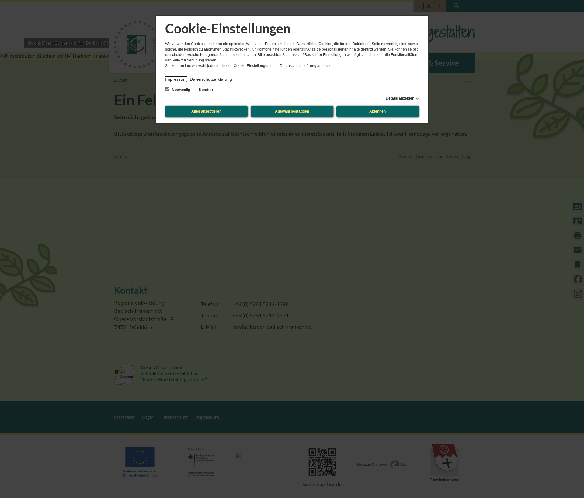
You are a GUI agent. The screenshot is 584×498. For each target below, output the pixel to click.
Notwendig (181, 90)
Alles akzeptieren (206, 111)
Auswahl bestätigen (292, 111)
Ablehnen (377, 111)
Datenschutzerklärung (211, 79)
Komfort (205, 90)
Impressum (176, 79)
